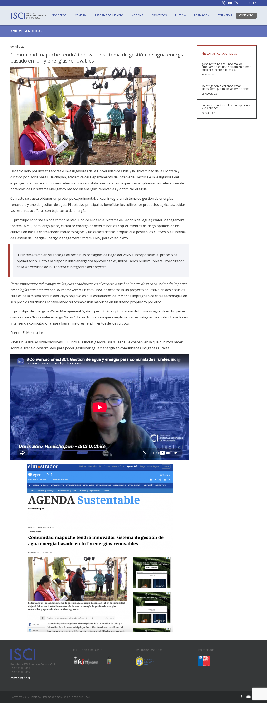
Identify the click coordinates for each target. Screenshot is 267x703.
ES (249, 3)
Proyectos (159, 15)
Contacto (246, 15)
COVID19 (80, 15)
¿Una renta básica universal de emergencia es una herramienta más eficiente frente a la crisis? (226, 67)
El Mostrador (33, 332)
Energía (180, 15)
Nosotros (59, 15)
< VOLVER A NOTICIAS (26, 31)
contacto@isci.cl (20, 678)
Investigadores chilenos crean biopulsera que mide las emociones (225, 87)
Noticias (137, 15)
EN (255, 3)
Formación (201, 15)
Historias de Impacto (108, 15)
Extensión (225, 15)
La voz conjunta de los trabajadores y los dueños (226, 107)
